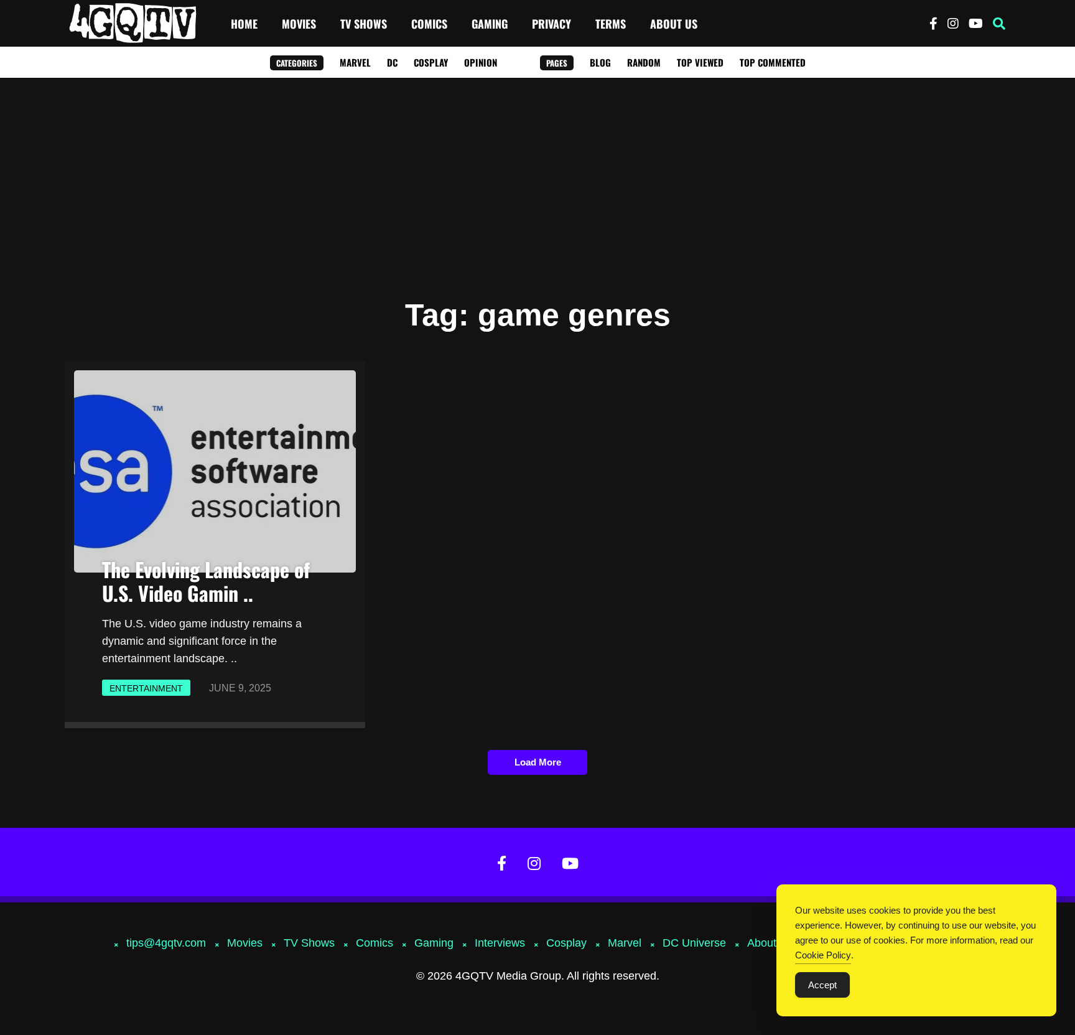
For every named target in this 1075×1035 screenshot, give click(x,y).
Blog (600, 62)
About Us (673, 24)
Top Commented (773, 62)
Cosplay (431, 62)
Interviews (500, 943)
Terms (610, 24)
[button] (999, 23)
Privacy (551, 24)
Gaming (490, 24)
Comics (429, 24)
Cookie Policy (823, 955)
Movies (299, 24)
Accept (822, 985)
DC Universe (694, 943)
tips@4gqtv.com (166, 943)
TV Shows (363, 24)
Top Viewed (700, 62)
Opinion (480, 62)
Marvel (355, 62)
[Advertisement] (537, 171)
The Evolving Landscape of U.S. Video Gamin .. (206, 581)
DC (392, 62)
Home (244, 24)
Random (644, 62)
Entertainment (146, 688)
